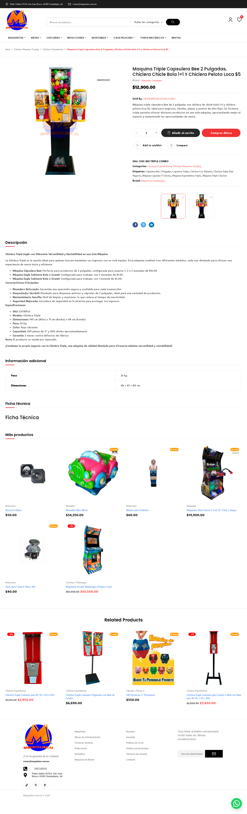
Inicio (7, 49)
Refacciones (10, 506)
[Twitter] (143, 224)
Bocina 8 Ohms (13, 510)
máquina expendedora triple (186, 175)
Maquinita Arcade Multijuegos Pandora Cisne (89, 586)
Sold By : (138, 98)
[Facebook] (135, 224)
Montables (70, 506)
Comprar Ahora (221, 133)
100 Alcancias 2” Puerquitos (140, 695)
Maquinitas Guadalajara (151, 80)
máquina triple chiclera (215, 175)
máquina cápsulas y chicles (156, 175)
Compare (182, 145)
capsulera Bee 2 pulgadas (158, 171)
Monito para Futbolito (137, 510)
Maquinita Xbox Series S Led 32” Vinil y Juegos (212, 510)
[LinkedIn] (151, 224)
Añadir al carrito (183, 133)
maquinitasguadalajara (159, 98)
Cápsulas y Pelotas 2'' (135, 690)
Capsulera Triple (181, 171)
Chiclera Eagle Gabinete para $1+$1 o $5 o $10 (29, 695)
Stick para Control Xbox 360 (20, 586)
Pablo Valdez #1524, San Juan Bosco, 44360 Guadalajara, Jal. (36, 4)
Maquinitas (191, 506)
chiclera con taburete (201, 171)
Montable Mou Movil (77, 510)
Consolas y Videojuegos (76, 582)
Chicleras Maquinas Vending (26, 49)
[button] (236, 803)
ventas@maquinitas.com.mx (85, 4)
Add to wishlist (152, 145)
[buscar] (173, 22)
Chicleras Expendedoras (53, 49)
